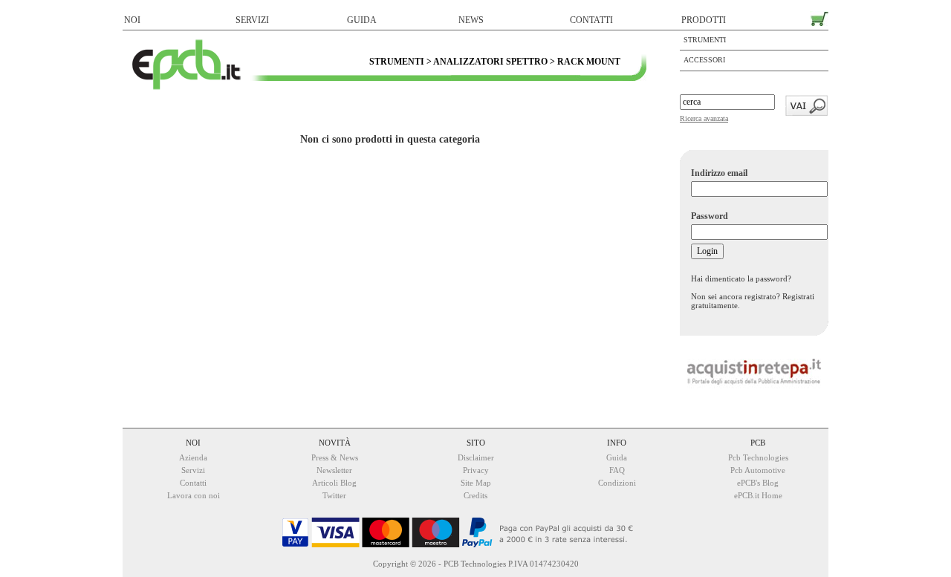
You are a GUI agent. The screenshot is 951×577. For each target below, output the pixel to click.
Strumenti (705, 40)
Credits (475, 495)
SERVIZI (252, 20)
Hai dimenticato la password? (741, 278)
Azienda (193, 457)
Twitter (334, 495)
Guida (616, 457)
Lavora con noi (193, 495)
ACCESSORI (704, 60)
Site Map (476, 482)
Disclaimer (476, 457)
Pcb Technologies (758, 457)
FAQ (617, 470)
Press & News (334, 457)
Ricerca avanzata (704, 118)
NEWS (471, 20)
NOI (132, 20)
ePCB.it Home (758, 495)
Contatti (193, 482)
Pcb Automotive (757, 470)
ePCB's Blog (758, 482)
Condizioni (617, 482)
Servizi (193, 470)
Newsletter (334, 470)
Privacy (476, 470)
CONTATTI (591, 20)
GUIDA (362, 20)
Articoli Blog (334, 482)
